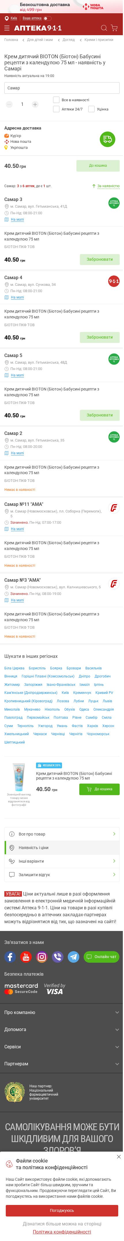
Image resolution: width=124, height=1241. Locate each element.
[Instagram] (42, 957)
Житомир (12, 685)
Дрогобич (103, 676)
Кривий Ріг (104, 693)
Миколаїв (12, 709)
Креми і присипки (98, 40)
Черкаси (40, 734)
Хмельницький (16, 734)
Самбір (91, 718)
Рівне (76, 718)
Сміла (107, 718)
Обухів (69, 709)
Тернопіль (25, 726)
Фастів (77, 726)
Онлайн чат (106, 956)
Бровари (74, 668)
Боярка (56, 668)
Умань (62, 726)
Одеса (84, 709)
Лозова (63, 701)
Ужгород (45, 726)
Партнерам (16, 1064)
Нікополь (52, 709)
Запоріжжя (33, 685)
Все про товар (32, 834)
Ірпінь (99, 685)
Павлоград (13, 718)
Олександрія (103, 709)
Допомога (15, 1029)
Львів (107, 701)
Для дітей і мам (40, 40)
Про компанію (19, 1012)
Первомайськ (38, 718)
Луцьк (93, 701)
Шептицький (14, 742)
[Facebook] (10, 957)
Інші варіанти (31, 861)
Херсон (108, 726)
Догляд (69, 40)
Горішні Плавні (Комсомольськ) (48, 676)
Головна (11, 40)
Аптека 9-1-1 (37, 28)
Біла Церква (14, 668)
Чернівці (58, 734)
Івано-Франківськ (61, 685)
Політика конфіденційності (62, 1232)
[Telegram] (73, 957)
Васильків (93, 668)
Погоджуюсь (119, 1157)
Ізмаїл (85, 685)
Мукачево (32, 709)
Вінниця (10, 676)
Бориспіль (37, 668)
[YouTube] (26, 957)
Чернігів (75, 734)
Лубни (79, 701)
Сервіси (12, 1047)
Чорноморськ (98, 734)
